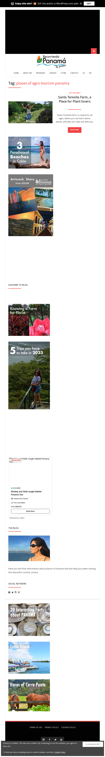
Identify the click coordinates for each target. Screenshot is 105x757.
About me (27, 73)
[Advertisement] (52, 29)
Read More (74, 130)
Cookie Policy (59, 752)
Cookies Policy (68, 727)
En (90, 73)
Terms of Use (35, 727)
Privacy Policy (52, 727)
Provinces (40, 73)
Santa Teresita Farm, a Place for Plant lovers (74, 99)
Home (16, 73)
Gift (89, 3)
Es (84, 73)
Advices (53, 73)
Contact (74, 73)
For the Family (74, 93)
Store (63, 73)
